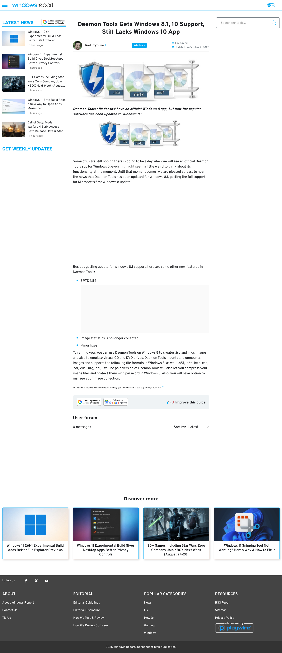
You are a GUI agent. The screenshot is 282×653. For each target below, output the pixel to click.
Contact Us (9, 610)
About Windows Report (18, 603)
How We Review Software (90, 626)
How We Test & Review (88, 618)
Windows (139, 45)
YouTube (46, 580)
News (148, 603)
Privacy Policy (224, 618)
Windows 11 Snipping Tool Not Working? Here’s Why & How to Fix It (247, 548)
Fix (146, 610)
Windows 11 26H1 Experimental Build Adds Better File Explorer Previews (35, 548)
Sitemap (221, 610)
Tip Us (6, 618)
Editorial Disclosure (86, 610)
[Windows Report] (32, 5)
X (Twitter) (36, 580)
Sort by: (180, 427)
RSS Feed (221, 603)
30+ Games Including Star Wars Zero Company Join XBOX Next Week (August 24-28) (176, 550)
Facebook (26, 580)
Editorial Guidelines (86, 603)
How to (149, 618)
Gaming (149, 626)
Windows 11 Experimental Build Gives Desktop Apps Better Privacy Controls (106, 550)
